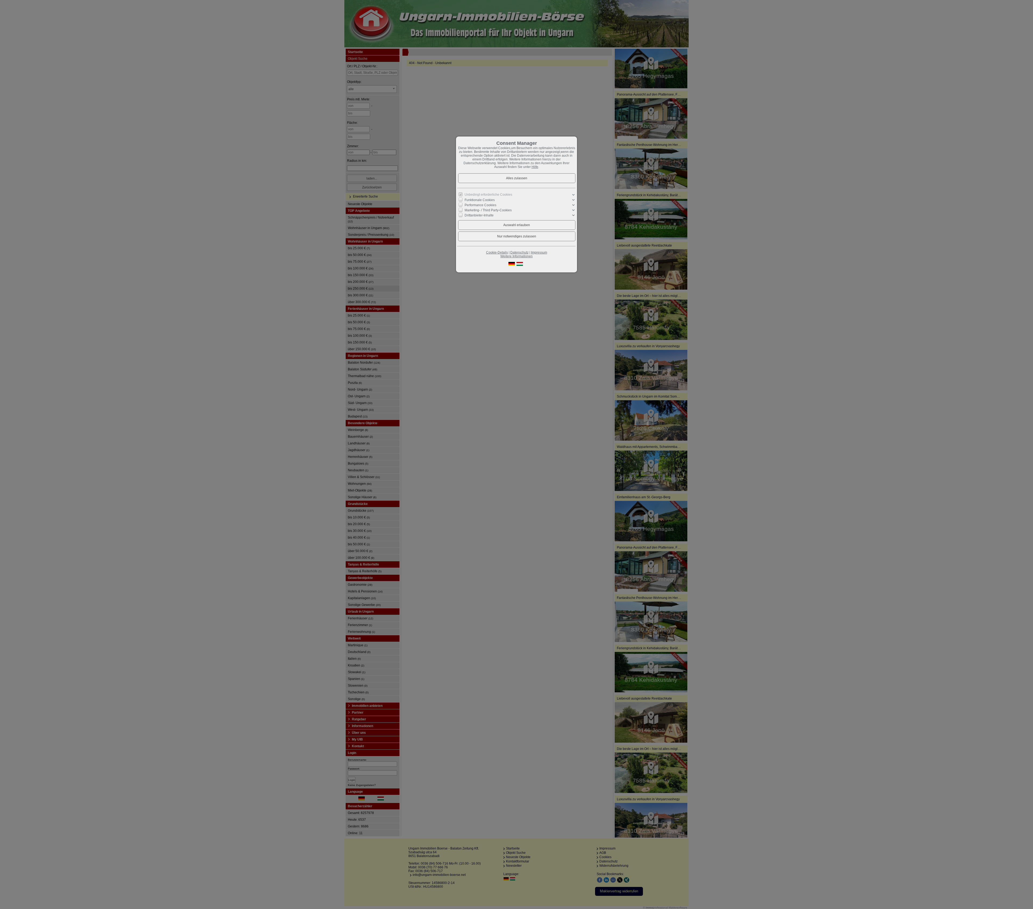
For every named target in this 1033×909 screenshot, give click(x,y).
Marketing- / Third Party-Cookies (488, 210)
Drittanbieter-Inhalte (479, 215)
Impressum (539, 252)
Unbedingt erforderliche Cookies (488, 194)
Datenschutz (519, 252)
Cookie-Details (497, 252)
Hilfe (535, 167)
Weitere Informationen (516, 256)
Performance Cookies (480, 205)
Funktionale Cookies (480, 200)
